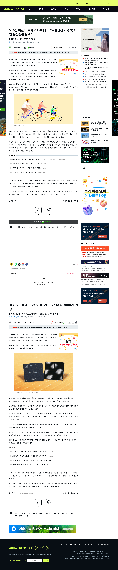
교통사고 (72, 227)
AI (29, 513)
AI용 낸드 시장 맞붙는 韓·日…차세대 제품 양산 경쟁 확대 (30, 456)
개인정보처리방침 (89, 544)
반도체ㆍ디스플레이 (14, 317)
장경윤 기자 (17, 323)
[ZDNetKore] (16, 5)
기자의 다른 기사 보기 (69, 201)
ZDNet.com (18, 556)
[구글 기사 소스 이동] (57, 47)
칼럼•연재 (92, 9)
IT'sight (78, 9)
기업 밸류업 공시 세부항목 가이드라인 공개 (25, 164)
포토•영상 (106, 9)
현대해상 (43, 227)
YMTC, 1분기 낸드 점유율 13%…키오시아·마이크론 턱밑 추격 (31, 460)
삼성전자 (48, 513)
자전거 (18, 227)
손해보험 (51, 227)
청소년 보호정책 (105, 544)
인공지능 (53, 9)
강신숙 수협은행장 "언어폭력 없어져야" (24, 172)
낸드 (17, 513)
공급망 (35, 513)
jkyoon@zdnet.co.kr (26, 493)
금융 (10, 42)
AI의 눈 (66, 9)
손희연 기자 (17, 48)
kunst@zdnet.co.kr (26, 201)
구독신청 (46, 560)
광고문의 (67, 544)
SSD (71, 513)
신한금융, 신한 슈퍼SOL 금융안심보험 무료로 (26, 168)
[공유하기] (66, 47)
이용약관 (97, 544)
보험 (36, 227)
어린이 (25, 227)
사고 (31, 227)
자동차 (64, 227)
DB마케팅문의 (73, 544)
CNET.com (12, 556)
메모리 (23, 513)
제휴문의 (81, 544)
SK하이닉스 (57, 513)
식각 (26, 516)
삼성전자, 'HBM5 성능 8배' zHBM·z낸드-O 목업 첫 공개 (29, 452)
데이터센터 (19, 516)
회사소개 (61, 544)
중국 (41, 513)
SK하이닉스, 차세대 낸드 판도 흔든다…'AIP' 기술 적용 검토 (30, 464)
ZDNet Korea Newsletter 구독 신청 (17, 560)
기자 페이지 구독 (32, 48)
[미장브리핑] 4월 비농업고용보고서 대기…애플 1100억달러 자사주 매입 (34, 159)
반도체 (41, 9)
